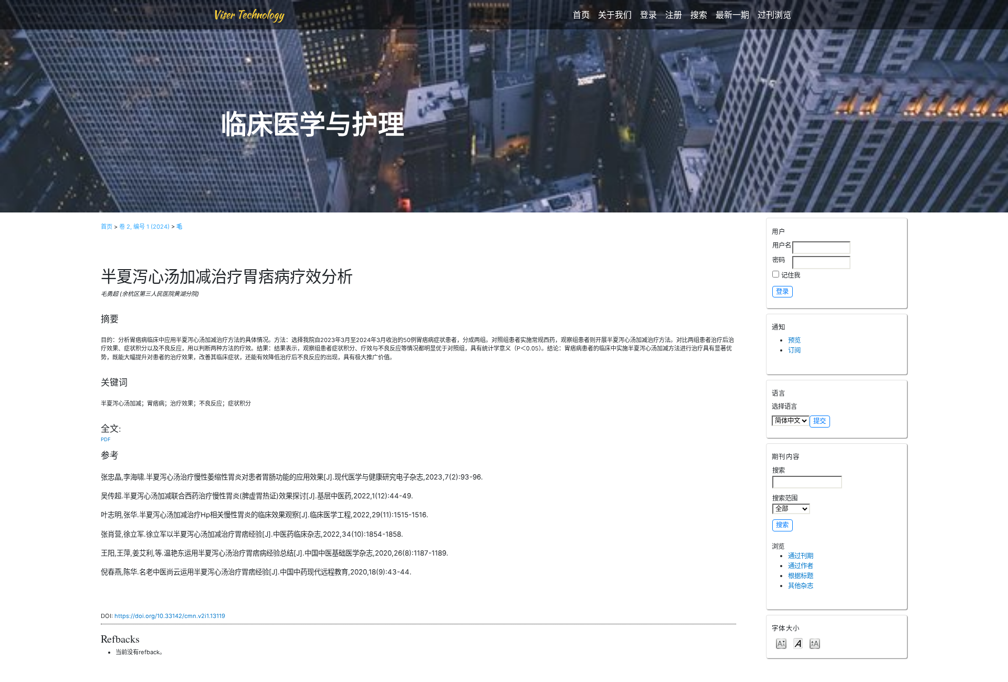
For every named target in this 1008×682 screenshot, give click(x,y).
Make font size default (798, 643)
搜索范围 (784, 498)
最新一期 (732, 14)
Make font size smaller (781, 643)
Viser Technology (248, 14)
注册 (673, 14)
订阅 (794, 350)
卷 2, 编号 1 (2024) (144, 226)
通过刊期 (800, 556)
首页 (581, 14)
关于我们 (615, 14)
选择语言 (784, 406)
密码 (778, 260)
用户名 (781, 245)
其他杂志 (800, 586)
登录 (648, 14)
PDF (106, 439)
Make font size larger (815, 643)
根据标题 (800, 576)
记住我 (790, 275)
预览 (794, 340)
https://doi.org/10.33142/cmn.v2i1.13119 (169, 616)
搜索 (698, 14)
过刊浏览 (774, 14)
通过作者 (800, 566)
